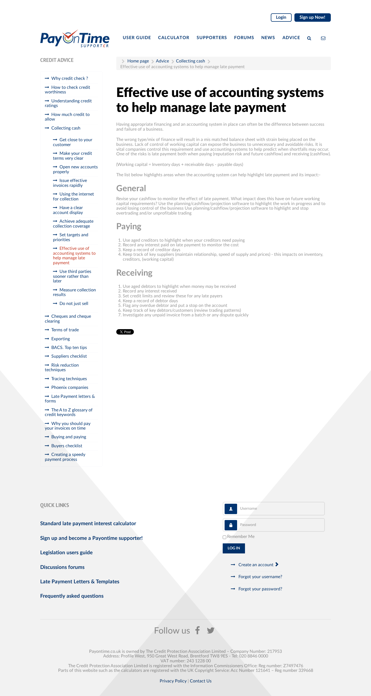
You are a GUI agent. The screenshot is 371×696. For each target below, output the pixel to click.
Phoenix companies (69, 387)
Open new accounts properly (75, 169)
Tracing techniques (69, 379)
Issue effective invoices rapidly (70, 183)
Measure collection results (74, 292)
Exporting (60, 339)
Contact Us (201, 681)
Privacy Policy (173, 681)
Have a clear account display (68, 210)
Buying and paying (68, 437)
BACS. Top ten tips (69, 347)
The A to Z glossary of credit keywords (69, 412)
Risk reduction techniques (62, 367)
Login (281, 17)
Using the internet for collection (73, 196)
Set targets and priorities (70, 237)
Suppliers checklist (69, 356)
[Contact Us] (324, 37)
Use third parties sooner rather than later (72, 276)
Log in (234, 548)
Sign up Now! (312, 17)
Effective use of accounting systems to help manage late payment (74, 255)
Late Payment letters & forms (70, 399)
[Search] (310, 37)
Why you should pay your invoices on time (67, 426)
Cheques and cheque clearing (68, 318)
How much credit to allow (67, 117)
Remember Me (240, 536)
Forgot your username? (259, 577)
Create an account (256, 565)
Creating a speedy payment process (65, 457)
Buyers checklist (66, 446)
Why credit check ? (69, 78)
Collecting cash (65, 128)
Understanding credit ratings (68, 103)
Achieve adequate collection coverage (73, 223)
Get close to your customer (72, 142)
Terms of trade (65, 330)
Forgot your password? (259, 589)
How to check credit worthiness (67, 90)
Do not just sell (73, 303)
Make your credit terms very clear (72, 155)
